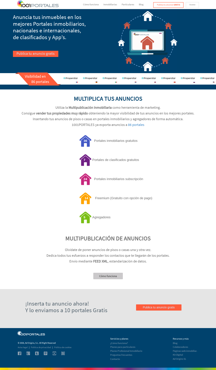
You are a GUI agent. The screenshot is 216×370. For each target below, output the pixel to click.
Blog (141, 4)
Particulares (128, 4)
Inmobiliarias (110, 4)
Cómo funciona (91, 4)
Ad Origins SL (179, 358)
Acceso (192, 4)
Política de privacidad (41, 347)
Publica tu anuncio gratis (35, 53)
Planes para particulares (122, 347)
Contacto (115, 359)
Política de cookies (62, 347)
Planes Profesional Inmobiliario (126, 350)
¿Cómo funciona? (119, 343)
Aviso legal (23, 347)
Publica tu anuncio (168, 4)
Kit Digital (178, 354)
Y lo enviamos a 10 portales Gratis (66, 310)
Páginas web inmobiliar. (185, 350)
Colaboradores (180, 347)
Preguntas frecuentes (121, 354)
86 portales (136, 124)
